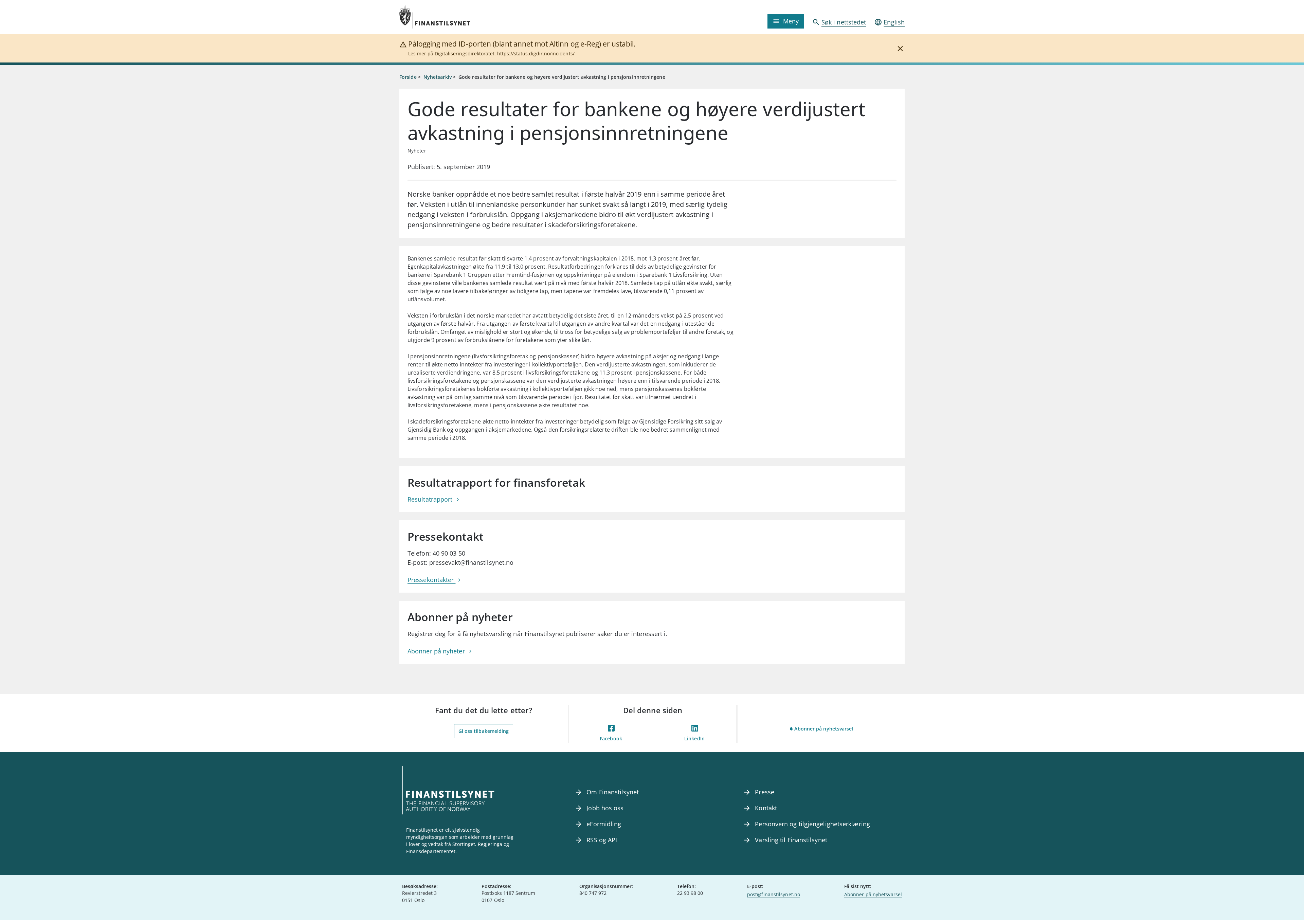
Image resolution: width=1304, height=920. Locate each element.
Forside (408, 77)
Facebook (611, 738)
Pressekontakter (431, 580)
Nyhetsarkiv (437, 77)
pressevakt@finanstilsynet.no (471, 562)
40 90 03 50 (449, 553)
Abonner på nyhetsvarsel (823, 728)
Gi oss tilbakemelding (483, 731)
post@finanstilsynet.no (773, 894)
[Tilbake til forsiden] (462, 17)
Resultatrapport (431, 499)
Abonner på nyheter (437, 651)
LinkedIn (694, 738)
